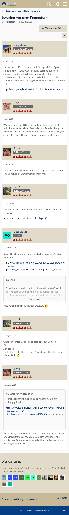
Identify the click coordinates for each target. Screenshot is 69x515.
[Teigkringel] (40, 477)
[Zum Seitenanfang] (63, 510)
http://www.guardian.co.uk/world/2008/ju (24, 269)
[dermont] (34, 477)
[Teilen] (64, 35)
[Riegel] (5, 477)
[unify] (23, 477)
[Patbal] (63, 477)
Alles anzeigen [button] (34, 299)
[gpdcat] (17, 477)
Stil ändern (62, 497)
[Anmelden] (57, 4)
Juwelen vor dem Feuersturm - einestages (23, 218)
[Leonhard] (46, 477)
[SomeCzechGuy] (28, 477)
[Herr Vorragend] (57, 477)
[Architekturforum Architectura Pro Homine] (10, 4)
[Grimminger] (52, 477)
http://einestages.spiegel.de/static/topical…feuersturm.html (32, 89)
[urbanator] (11, 477)
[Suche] (49, 4)
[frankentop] (11, 484)
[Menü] (65, 4)
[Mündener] (5, 484)
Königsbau (10, 21)
